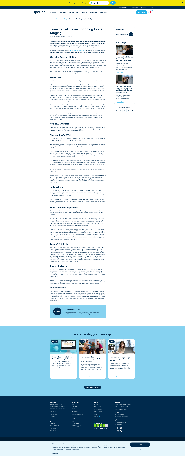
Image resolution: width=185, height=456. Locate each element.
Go (113, 3)
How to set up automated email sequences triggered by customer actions (92, 359)
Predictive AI (53, 428)
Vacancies (96, 416)
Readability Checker (77, 425)
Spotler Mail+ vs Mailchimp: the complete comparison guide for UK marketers (124, 59)
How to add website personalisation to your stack (63, 359)
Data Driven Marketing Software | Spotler (39, 12)
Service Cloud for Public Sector (57, 408)
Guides (73, 408)
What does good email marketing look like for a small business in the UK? (124, 89)
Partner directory (98, 409)
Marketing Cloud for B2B (56, 404)
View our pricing (54, 414)
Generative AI (53, 427)
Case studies (75, 406)
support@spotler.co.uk (122, 416)
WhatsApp (119, 424)
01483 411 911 (120, 414)
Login (152, 7)
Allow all (140, 444)
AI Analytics (53, 430)
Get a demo (53, 416)
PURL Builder (75, 421)
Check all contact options (121, 409)
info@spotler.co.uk (121, 422)
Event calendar (75, 409)
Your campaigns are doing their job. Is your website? (121, 359)
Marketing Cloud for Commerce (57, 406)
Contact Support (134, 7)
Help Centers (144, 7)
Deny (140, 449)
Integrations (53, 409)
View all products (54, 411)
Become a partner (98, 411)
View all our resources (77, 414)
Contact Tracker (75, 423)
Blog (73, 404)
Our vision (52, 423)
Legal (95, 419)
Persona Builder (76, 427)
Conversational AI (54, 425)
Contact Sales (123, 7)
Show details (55, 453)
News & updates (98, 406)
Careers (95, 414)
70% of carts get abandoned (77, 50)
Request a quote (54, 418)
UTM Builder (75, 420)
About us (96, 404)
